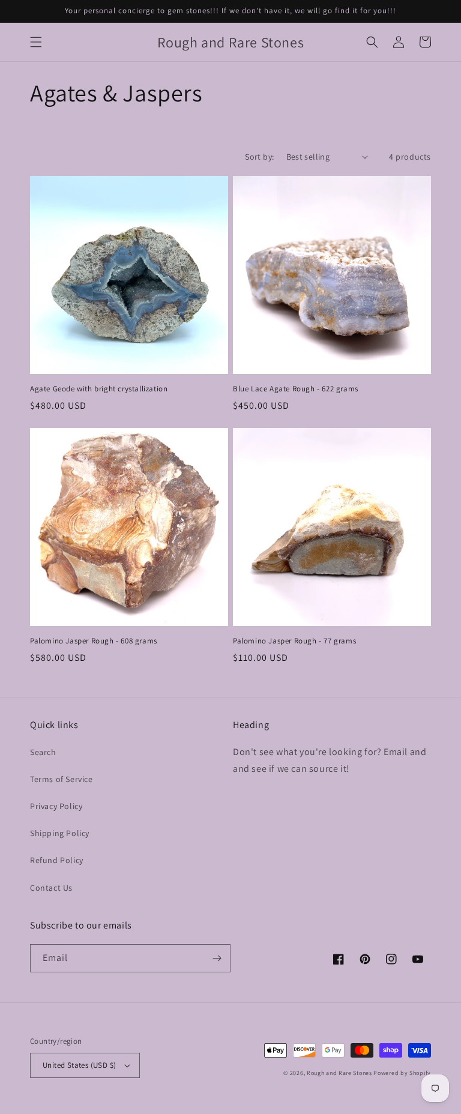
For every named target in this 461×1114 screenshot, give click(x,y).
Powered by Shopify (402, 1073)
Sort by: (259, 156)
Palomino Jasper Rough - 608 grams (93, 641)
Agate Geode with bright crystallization (98, 389)
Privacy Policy (56, 806)
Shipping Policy (59, 833)
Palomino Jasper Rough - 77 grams (294, 641)
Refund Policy (56, 860)
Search (43, 752)
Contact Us (51, 887)
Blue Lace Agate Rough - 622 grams (295, 389)
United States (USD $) (79, 1065)
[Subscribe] (216, 958)
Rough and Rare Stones (340, 1073)
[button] (36, 42)
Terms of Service (61, 779)
